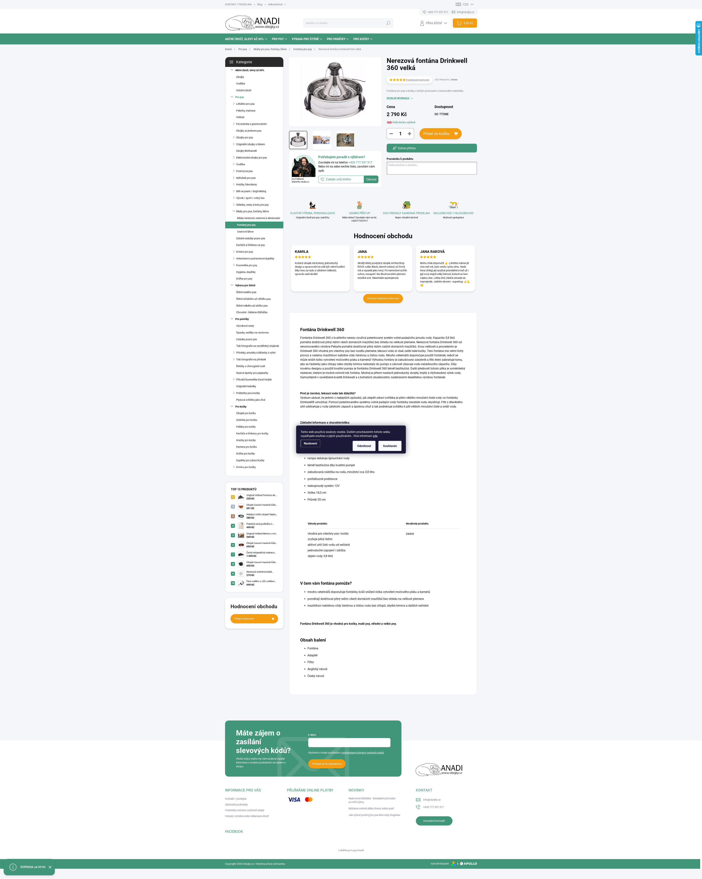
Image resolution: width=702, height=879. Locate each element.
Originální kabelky (246, 386)
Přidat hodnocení (244, 618)
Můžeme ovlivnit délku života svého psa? (371, 808)
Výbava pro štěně (245, 285)
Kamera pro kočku (246, 446)
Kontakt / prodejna (235, 798)
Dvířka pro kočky (245, 453)
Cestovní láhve (245, 231)
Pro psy (239, 97)
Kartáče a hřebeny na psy (250, 245)
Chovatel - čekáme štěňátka (251, 312)
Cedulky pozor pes (246, 339)
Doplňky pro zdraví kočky (250, 460)
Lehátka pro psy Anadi (351, 850)
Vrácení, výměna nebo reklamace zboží (247, 816)
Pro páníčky (242, 319)
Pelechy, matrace (245, 110)
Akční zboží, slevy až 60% (249, 70)
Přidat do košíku (436, 133)
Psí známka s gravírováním (251, 123)
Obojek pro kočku (246, 413)
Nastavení (310, 443)
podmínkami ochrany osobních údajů (363, 752)
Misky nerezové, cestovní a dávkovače (258, 218)
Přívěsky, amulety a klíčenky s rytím (255, 352)
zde (375, 436)
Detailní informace (398, 98)
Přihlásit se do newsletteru (327, 763)
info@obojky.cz (432, 799)
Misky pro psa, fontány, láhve (252, 211)
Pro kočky (240, 406)
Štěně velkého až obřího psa (252, 305)
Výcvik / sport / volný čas (250, 198)
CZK (466, 4)
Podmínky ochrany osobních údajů (244, 810)
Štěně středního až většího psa (253, 298)
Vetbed (240, 117)
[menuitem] (246, 39)
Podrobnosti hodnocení (417, 80)
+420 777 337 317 (433, 807)
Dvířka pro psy (244, 278)
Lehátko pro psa (245, 103)
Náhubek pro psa (246, 177)
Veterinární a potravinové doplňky (255, 258)
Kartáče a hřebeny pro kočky (252, 433)
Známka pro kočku (246, 419)
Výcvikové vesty (245, 325)
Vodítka (240, 83)
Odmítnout (364, 446)
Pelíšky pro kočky (246, 426)
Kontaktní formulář (434, 820)
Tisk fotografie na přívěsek (251, 359)
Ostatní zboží (243, 90)
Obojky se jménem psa (248, 130)
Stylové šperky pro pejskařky (252, 372)
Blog (259, 4)
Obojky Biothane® (246, 150)
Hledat (388, 23)
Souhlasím (390, 446)
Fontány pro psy (246, 224)
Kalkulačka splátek (404, 122)
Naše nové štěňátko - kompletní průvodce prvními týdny (372, 800)
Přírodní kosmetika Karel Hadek (254, 379)
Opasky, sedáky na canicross (252, 332)
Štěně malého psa (246, 292)
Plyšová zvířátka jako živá (250, 399)
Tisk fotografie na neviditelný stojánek (257, 345)
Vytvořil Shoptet (440, 863)
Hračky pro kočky (246, 440)
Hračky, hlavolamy (246, 184)
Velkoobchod (275, 4)
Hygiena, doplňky (246, 272)
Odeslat (371, 179)
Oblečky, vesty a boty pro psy (252, 204)
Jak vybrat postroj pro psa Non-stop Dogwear (374, 815)
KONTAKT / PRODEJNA (238, 4)
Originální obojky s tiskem (250, 144)
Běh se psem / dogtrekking (251, 191)
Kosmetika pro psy (246, 265)
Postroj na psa (244, 171)
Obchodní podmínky (236, 804)
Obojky (240, 77)
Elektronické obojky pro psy (251, 157)
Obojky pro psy (244, 137)
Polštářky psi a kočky (248, 393)
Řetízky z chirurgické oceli (250, 366)
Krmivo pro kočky (246, 467)
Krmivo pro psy (244, 251)
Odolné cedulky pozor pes (250, 238)
